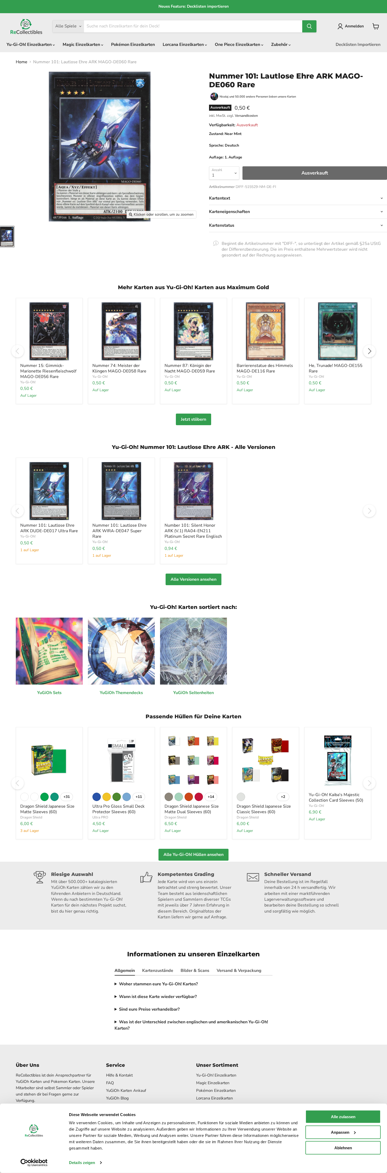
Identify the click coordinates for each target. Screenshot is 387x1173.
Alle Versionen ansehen (193, 579)
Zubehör (280, 44)
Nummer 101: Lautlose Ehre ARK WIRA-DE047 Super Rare (119, 530)
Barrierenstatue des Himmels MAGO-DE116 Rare (265, 368)
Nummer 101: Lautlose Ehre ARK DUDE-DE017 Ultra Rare (49, 528)
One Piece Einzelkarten (238, 44)
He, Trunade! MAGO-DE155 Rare (336, 368)
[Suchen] (309, 26)
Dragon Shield (31, 817)
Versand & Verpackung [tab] (239, 970)
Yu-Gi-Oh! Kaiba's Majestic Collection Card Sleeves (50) (336, 797)
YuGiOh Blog (117, 1098)
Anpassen (340, 1132)
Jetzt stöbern (193, 419)
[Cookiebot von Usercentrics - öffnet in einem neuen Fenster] (34, 1163)
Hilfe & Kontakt (119, 1075)
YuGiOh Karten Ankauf (126, 1090)
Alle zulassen (343, 1116)
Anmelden (354, 26)
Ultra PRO (100, 817)
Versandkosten (246, 115)
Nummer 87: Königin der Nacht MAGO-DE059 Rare (190, 368)
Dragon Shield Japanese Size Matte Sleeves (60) (47, 809)
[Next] (369, 351)
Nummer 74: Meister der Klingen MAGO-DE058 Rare (119, 368)
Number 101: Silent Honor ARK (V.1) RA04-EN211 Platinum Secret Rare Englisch (193, 530)
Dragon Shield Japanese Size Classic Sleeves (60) (264, 809)
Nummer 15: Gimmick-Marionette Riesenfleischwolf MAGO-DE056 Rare (48, 371)
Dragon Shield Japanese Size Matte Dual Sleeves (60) (192, 809)
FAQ (110, 1082)
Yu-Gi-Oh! (28, 382)
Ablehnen (343, 1147)
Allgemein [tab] (125, 970)
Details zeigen (82, 1162)
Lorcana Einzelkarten (184, 44)
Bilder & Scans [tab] (195, 970)
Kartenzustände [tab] (157, 970)
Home (21, 62)
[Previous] (17, 351)
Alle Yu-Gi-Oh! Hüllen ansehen (193, 854)
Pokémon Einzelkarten (133, 44)
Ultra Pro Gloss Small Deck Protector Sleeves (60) (118, 809)
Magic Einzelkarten (82, 44)
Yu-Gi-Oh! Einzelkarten (30, 44)
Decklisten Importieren (358, 44)
